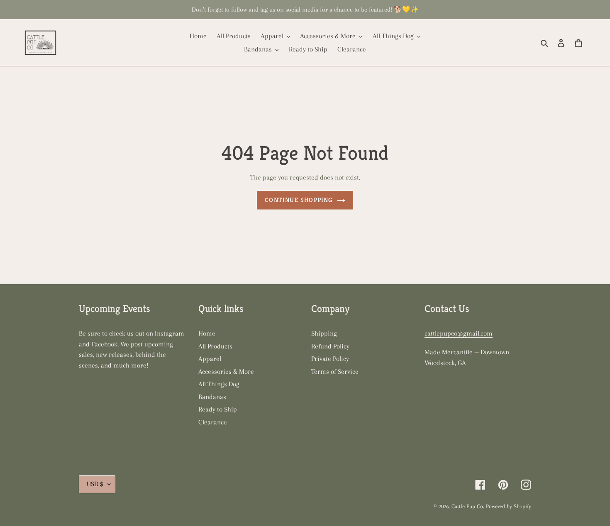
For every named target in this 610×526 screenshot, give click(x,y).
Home (206, 333)
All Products (215, 346)
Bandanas (212, 397)
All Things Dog (218, 384)
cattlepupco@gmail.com (459, 333)
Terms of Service (335, 371)
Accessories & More (226, 371)
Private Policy (330, 359)
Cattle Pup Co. (467, 506)
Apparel (209, 359)
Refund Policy (330, 346)
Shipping (324, 333)
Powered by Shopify (508, 506)
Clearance (212, 422)
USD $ (95, 484)
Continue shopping (298, 200)
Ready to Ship (217, 409)
